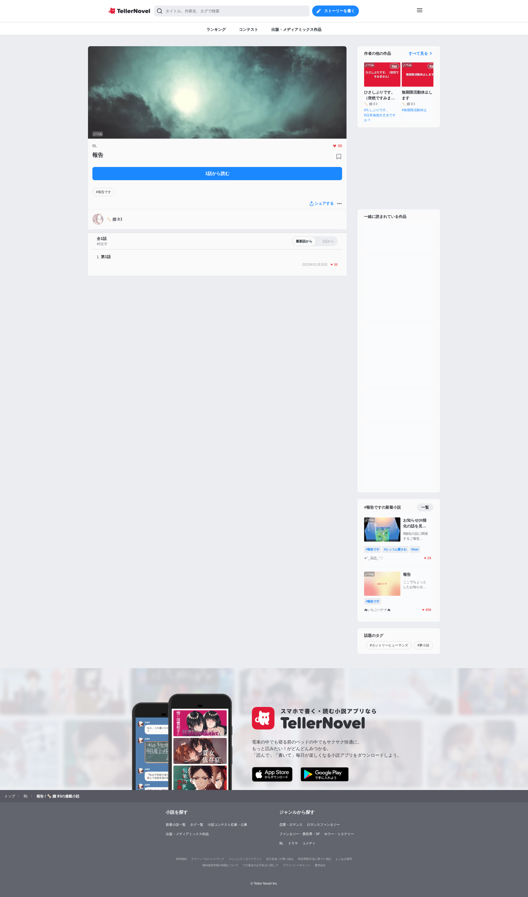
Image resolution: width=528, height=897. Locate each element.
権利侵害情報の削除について (220, 865)
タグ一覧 (196, 825)
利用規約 (181, 858)
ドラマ (293, 843)
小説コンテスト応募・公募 (227, 825)
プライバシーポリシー (296, 865)
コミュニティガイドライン (245, 858)
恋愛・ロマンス (290, 825)
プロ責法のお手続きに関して (260, 865)
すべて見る (418, 53)
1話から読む (217, 173)
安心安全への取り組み (280, 858)
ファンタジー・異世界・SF (299, 834)
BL (281, 843)
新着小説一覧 (176, 825)
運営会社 (320, 865)
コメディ (308, 843)
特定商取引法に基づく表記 (314, 858)
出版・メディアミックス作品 (187, 834)
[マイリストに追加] (339, 156)
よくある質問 (344, 858)
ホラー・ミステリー (339, 834)
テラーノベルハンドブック (207, 858)
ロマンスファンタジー (323, 825)
